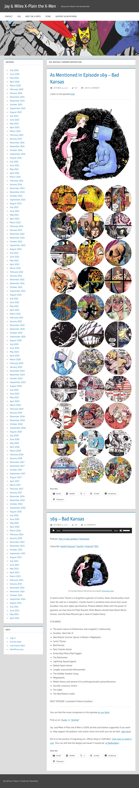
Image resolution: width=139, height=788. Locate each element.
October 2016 (16, 504)
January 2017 (16, 492)
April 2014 (14, 618)
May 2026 (14, 77)
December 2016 (17, 496)
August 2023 (16, 203)
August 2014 (16, 602)
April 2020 (14, 355)
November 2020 (17, 329)
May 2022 (14, 260)
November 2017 (17, 466)
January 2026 (16, 93)
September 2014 (18, 599)
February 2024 (16, 180)
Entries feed (15, 641)
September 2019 (18, 382)
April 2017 (14, 481)
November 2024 (17, 146)
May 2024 (14, 169)
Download (84, 538)
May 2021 (14, 306)
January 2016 (16, 538)
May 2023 (14, 214)
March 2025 (15, 131)
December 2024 (17, 142)
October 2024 (16, 150)
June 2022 (14, 256)
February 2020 (16, 363)
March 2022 (15, 268)
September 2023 (17, 199)
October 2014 (16, 595)
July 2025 (14, 116)
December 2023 (17, 188)
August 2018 (16, 431)
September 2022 (17, 245)
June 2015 (14, 564)
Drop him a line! (108, 591)
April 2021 (14, 310)
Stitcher (75, 719)
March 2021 (15, 313)
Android (89, 546)
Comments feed (17, 645)
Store (48, 16)
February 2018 (16, 454)
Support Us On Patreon (66, 16)
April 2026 (14, 81)
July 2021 (14, 298)
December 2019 (17, 370)
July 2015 (14, 561)
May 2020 (14, 351)
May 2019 (14, 397)
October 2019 (16, 378)
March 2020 (15, 359)
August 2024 (16, 157)
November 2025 (17, 100)
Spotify (80, 546)
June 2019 (14, 393)
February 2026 (16, 89)
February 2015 (16, 580)
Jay (76, 88)
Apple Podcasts (67, 546)
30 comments (90, 524)
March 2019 (15, 405)
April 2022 (14, 264)
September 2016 (18, 507)
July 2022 (14, 252)
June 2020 (14, 348)
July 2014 (14, 606)
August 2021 (16, 294)
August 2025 (16, 112)
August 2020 (16, 340)
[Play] (53, 530)
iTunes (64, 719)
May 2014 (14, 614)
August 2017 (16, 477)
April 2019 (14, 401)
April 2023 (14, 218)
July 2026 (14, 70)
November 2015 (17, 545)
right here (125, 731)
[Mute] (120, 530)
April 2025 (14, 127)
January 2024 (16, 184)
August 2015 (16, 557)
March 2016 (15, 530)
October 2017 (16, 469)
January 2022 (16, 275)
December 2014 (17, 587)
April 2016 (14, 526)
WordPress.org (16, 649)
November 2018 (17, 420)
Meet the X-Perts (33, 16)
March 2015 (15, 576)
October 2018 (16, 424)
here (72, 94)
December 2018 (17, 416)
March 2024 (15, 176)
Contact (8, 16)
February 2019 (16, 408)
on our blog (103, 712)
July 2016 (14, 515)
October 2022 (16, 241)
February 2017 (16, 488)
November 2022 (17, 237)
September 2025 (18, 108)
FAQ (19, 16)
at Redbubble (111, 743)
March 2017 (15, 485)
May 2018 (14, 443)
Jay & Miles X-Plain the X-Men (30, 6)
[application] (91, 530)
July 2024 (14, 161)
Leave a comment (91, 88)
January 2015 (16, 583)
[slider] (127, 530)
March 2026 (15, 85)
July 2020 (14, 344)
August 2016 (16, 511)
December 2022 (17, 233)
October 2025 (16, 104)
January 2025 (16, 138)
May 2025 (14, 123)
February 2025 (16, 135)
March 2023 (15, 222)
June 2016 (14, 519)
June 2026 (14, 74)
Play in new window (68, 538)
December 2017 (17, 462)
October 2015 (16, 549)
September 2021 (17, 291)
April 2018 (14, 446)
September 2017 (17, 473)
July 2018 (14, 435)
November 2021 (17, 283)
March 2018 (15, 450)
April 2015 (14, 572)
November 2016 (17, 500)
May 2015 (14, 568)
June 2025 (14, 119)
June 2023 (14, 211)
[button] (91, 144)
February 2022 (16, 272)
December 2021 (17, 279)
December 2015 (17, 542)
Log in (13, 638)
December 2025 (17, 97)
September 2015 (18, 553)
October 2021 (16, 287)
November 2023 (17, 192)
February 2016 (16, 534)
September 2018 (18, 427)
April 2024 (14, 173)
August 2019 (16, 386)
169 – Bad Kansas (67, 519)
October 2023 (16, 195)
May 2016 (14, 523)
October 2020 (16, 332)
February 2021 (16, 317)
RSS (96, 546)
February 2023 (16, 226)
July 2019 (14, 389)
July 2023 (14, 207)
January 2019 (16, 412)
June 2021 (14, 302)
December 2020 (17, 325)
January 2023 (16, 230)
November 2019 (17, 374)
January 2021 (16, 321)
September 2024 (18, 154)
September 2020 (18, 336)
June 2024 (14, 165)
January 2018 (16, 458)
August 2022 (16, 249)
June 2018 (14, 439)
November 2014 (17, 591)
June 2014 (14, 610)
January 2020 (16, 367)
